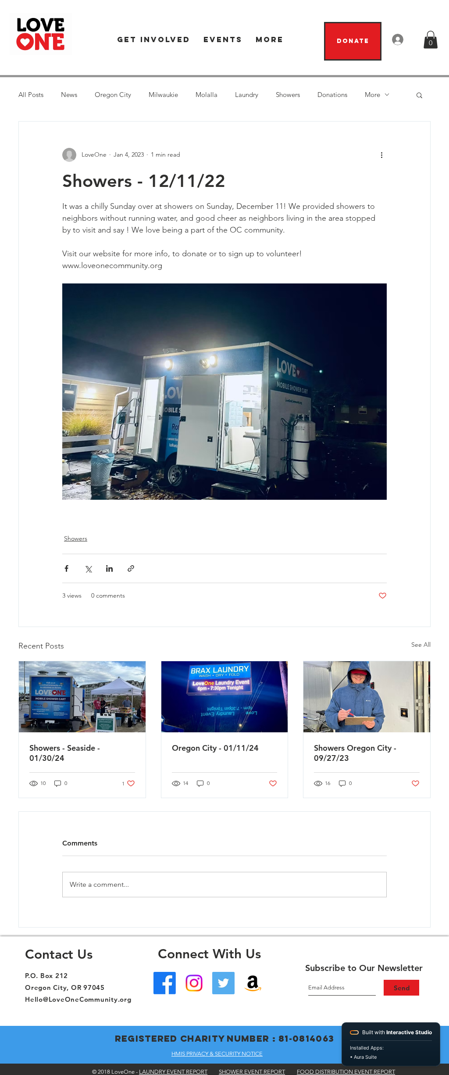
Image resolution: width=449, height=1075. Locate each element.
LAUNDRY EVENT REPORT (173, 1071)
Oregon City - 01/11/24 (215, 748)
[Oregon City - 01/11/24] (224, 696)
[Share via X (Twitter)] (88, 568)
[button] (153, 40)
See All (421, 645)
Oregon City (113, 94)
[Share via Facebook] (66, 568)
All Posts (30, 94)
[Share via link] (131, 568)
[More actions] (381, 155)
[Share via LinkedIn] (109, 568)
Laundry (246, 94)
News (69, 94)
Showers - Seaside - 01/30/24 (64, 753)
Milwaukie (163, 94)
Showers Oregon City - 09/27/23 (355, 753)
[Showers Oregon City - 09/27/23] (366, 696)
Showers (288, 94)
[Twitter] (223, 983)
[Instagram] (194, 983)
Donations (332, 94)
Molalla (206, 94)
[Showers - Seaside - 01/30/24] (82, 696)
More (372, 94)
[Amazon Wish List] (253, 983)
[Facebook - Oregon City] (164, 983)
